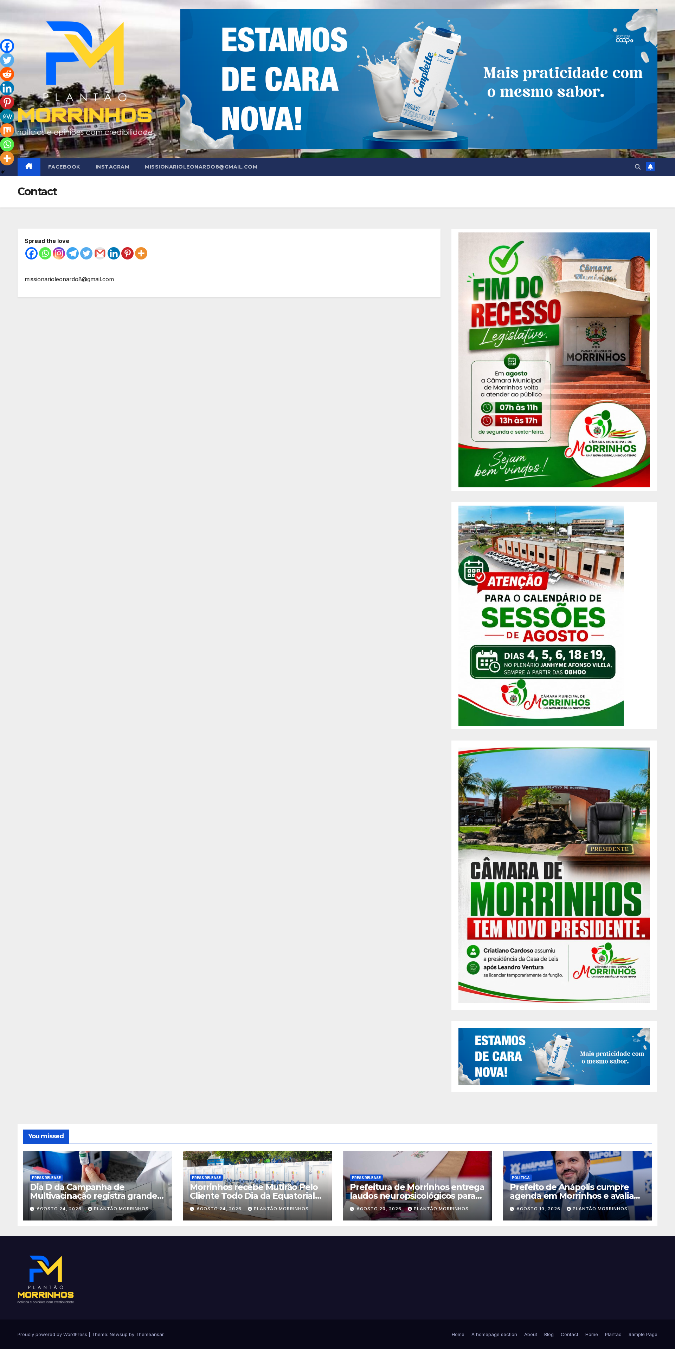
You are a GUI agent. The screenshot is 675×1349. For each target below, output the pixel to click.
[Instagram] (59, 253)
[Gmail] (100, 253)
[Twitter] (86, 253)
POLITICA (521, 1178)
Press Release (46, 1178)
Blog (549, 1334)
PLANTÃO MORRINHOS (121, 1208)
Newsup (119, 1334)
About (530, 1334)
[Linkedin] (114, 253)
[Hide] (3, 172)
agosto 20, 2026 (379, 1208)
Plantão (613, 1334)
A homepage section (494, 1334)
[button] (638, 166)
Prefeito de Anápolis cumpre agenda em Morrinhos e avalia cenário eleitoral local (572, 1196)
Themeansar (149, 1334)
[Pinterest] (127, 253)
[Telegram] (72, 253)
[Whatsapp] (45, 253)
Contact (569, 1334)
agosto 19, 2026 (539, 1208)
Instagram (113, 167)
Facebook (64, 167)
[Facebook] (31, 253)
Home (458, 1334)
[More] (141, 253)
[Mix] (7, 130)
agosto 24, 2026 (60, 1208)
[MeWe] (7, 116)
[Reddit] (7, 74)
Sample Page (643, 1334)
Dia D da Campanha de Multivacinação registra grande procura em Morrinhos (93, 1196)
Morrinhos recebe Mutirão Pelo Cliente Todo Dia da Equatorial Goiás (254, 1196)
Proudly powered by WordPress (53, 1334)
